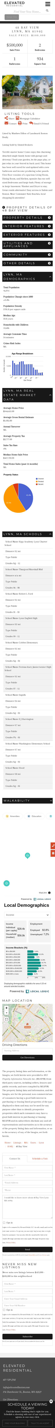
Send (27, 1249)
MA (26, 1142)
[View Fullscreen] (6, 1019)
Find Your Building (15, 1423)
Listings (17, 1142)
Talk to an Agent (40, 1423)
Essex (33, 1142)
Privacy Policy (10, 1243)
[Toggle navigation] (47, 4)
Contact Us (14, 1158)
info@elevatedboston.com (16, 1387)
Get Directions (27, 1057)
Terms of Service (42, 1255)
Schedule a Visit (40, 1158)
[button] (4, 92)
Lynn (41, 1142)
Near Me (12, 17)
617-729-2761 (9, 1379)
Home (8, 1142)
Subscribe (28, 1336)
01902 (10, 1146)
